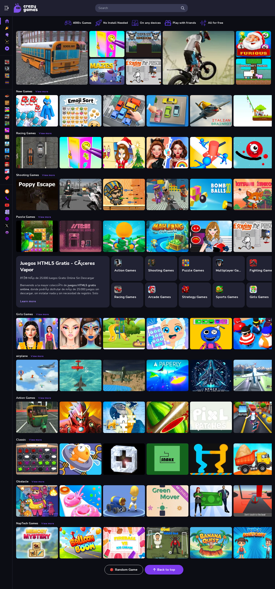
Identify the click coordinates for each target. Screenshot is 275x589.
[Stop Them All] (211, 152)
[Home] (6, 21)
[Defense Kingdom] (143, 44)
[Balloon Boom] (80, 542)
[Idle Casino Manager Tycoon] (124, 236)
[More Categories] (6, 82)
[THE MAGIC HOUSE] (124, 333)
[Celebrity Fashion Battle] (167, 152)
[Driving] (6, 96)
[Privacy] (6, 232)
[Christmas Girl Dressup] (124, 152)
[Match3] (6, 137)
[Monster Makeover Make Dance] (211, 333)
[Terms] (6, 212)
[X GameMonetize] (6, 225)
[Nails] (6, 130)
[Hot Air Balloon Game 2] (37, 375)
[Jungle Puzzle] (37, 236)
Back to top (166, 569)
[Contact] (6, 198)
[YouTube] (6, 205)
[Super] (6, 164)
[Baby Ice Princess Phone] (167, 333)
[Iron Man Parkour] (80, 417)
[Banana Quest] (211, 542)
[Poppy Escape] (37, 194)
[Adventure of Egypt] (124, 194)
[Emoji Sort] (80, 110)
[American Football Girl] (211, 236)
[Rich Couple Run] (211, 501)
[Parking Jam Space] (167, 110)
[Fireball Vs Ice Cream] (124, 542)
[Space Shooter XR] (211, 375)
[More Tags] (6, 178)
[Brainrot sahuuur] (211, 110)
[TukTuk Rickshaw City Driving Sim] (37, 417)
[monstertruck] (6, 157)
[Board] (6, 143)
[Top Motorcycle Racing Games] (198, 58)
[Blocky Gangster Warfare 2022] (167, 194)
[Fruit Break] (167, 417)
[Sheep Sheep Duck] (37, 501)
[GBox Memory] (37, 459)
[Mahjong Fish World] (167, 236)
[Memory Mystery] (37, 542)
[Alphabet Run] (37, 110)
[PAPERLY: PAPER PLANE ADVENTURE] (167, 375)
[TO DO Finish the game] (80, 236)
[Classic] (6, 102)
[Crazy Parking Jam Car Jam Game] (124, 110)
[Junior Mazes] (106, 72)
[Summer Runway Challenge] (37, 333)
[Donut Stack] (80, 501)
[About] (6, 218)
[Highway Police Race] (37, 152)
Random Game (126, 569)
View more (41, 91)
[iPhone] (6, 109)
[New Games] (6, 28)
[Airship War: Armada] (80, 375)
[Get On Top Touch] (211, 459)
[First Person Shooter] (6, 123)
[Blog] (6, 191)
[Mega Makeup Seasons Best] (80, 333)
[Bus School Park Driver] (52, 58)
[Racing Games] (6, 62)
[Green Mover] (167, 501)
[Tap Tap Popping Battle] (124, 459)
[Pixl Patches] (211, 417)
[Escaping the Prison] (143, 72)
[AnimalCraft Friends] (253, 72)
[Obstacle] (6, 171)
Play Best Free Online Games (26, 8)
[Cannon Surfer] (124, 501)
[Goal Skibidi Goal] (167, 542)
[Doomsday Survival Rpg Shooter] (80, 194)
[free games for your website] (6, 116)
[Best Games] (6, 34)
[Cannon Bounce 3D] (211, 194)
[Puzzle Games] (6, 75)
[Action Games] (6, 68)
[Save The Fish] (80, 459)
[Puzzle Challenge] (124, 417)
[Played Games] (6, 48)
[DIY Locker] (106, 44)
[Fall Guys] (6, 150)
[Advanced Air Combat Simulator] (124, 375)
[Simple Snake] (167, 459)
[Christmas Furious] (253, 44)
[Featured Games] (6, 41)
